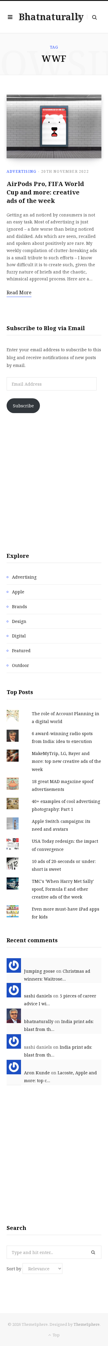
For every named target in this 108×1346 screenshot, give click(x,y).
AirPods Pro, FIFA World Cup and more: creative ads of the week (45, 192)
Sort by (14, 1269)
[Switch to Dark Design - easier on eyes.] (78, 16)
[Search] (92, 17)
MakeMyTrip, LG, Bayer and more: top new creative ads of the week (66, 761)
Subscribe (23, 406)
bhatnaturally (38, 1021)
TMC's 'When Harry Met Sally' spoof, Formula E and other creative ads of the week (63, 889)
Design (19, 621)
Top (56, 1335)
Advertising (21, 171)
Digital (19, 636)
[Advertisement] (54, 482)
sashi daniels (38, 996)
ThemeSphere (87, 1324)
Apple (18, 592)
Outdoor (20, 665)
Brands (19, 606)
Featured (21, 650)
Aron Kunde (37, 1073)
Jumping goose (39, 971)
